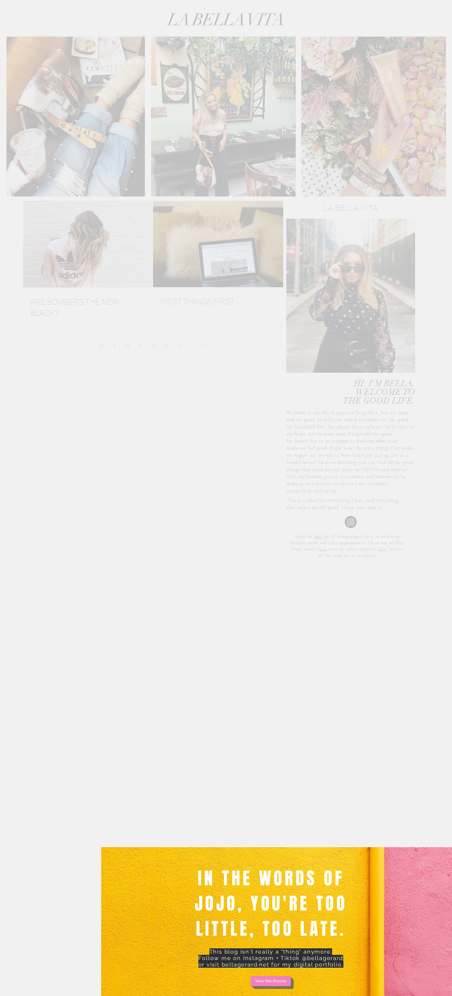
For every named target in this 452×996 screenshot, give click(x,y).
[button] (271, 981)
